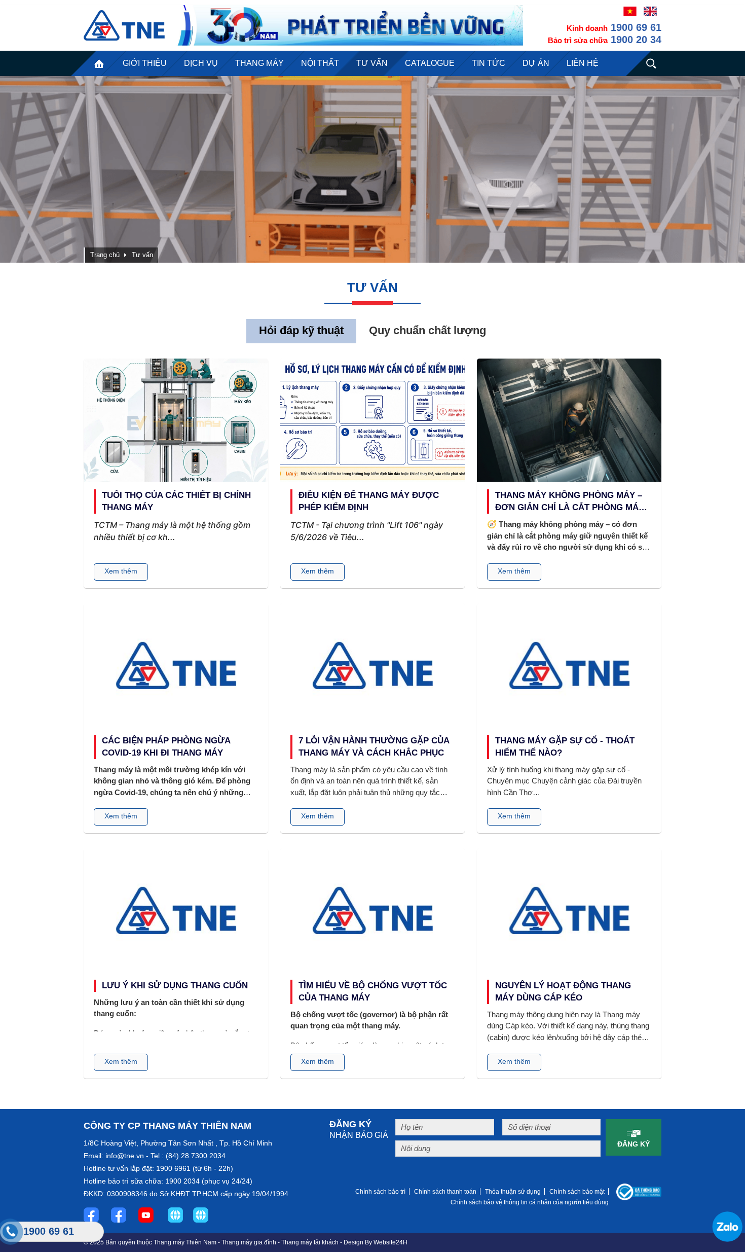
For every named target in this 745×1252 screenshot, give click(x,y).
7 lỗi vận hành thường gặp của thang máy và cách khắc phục (374, 747)
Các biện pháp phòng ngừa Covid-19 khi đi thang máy (166, 747)
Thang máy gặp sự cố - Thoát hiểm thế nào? (565, 747)
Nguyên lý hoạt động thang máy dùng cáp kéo (563, 992)
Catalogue (430, 63)
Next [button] (710, 169)
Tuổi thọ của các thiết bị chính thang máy (176, 501)
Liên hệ (583, 63)
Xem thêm (120, 571)
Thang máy (259, 63)
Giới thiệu (145, 63)
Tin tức (488, 63)
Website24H (390, 1242)
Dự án (536, 63)
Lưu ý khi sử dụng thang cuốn (175, 985)
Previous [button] (35, 169)
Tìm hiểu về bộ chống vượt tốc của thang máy (373, 992)
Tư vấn (372, 63)
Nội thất (320, 63)
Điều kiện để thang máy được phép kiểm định (369, 501)
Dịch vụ (201, 63)
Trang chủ (99, 63)
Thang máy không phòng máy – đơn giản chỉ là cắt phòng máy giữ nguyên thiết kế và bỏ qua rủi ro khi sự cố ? (569, 502)
